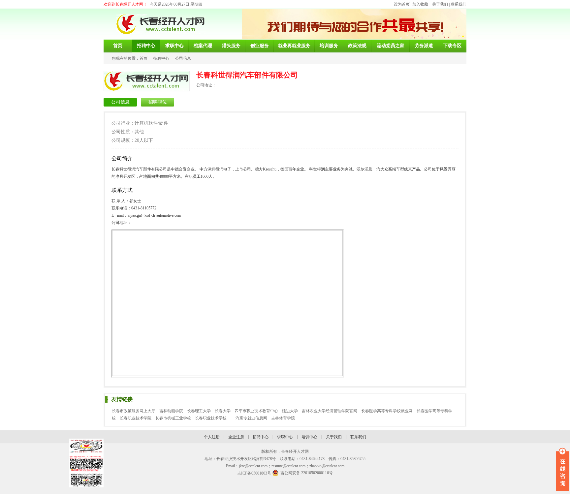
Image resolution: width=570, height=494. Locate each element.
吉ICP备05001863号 (254, 473)
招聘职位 (157, 102)
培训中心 (309, 437)
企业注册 (236, 437)
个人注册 (212, 437)
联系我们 (458, 4)
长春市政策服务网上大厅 (133, 411)
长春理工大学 (199, 411)
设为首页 (402, 4)
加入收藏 (420, 4)
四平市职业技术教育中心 (256, 411)
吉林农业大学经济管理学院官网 (329, 411)
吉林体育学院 (283, 418)
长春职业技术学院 (135, 418)
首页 (143, 58)
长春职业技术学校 (211, 418)
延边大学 (290, 411)
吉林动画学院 (171, 411)
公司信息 (183, 58)
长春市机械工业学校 (173, 418)
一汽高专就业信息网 (249, 418)
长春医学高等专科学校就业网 (387, 411)
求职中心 (285, 437)
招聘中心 (161, 58)
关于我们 (440, 4)
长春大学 (223, 411)
